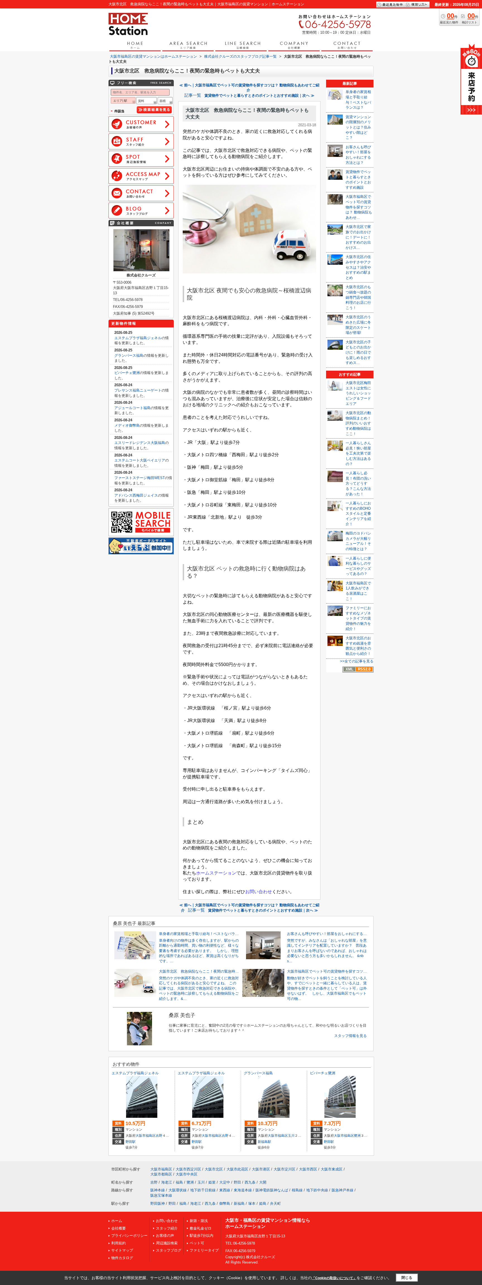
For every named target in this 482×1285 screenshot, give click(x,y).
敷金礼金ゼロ (200, 1228)
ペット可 (197, 1243)
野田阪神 (157, 1203)
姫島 (262, 1203)
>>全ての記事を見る (356, 661)
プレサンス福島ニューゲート (138, 390)
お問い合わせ (167, 1221)
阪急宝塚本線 (161, 1195)
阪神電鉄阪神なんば (272, 1190)
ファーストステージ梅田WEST (139, 478)
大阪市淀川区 (284, 1169)
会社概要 (118, 1228)
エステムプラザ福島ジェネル (138, 338)
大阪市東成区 (332, 1169)
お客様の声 (165, 1235)
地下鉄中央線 (317, 1190)
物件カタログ (122, 1258)
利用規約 (118, 1243)
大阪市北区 (214, 1169)
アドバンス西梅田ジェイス (136, 495)
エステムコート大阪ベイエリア (139, 460)
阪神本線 (157, 1190)
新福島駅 (264, 1142)
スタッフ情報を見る (350, 1036)
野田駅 (131, 1142)
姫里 (212, 1182)
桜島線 (297, 1190)
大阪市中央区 (186, 1174)
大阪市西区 (308, 1169)
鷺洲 (357, 1136)
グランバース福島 (128, 355)
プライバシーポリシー (129, 1235)
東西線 (224, 1190)
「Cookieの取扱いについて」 (334, 1278)
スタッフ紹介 (167, 1228)
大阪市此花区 (237, 1169)
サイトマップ (122, 1250)
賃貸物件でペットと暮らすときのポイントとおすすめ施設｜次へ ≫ (259, 95)
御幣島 (224, 1203)
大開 (262, 1182)
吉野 (159, 1136)
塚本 (252, 1203)
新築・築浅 (199, 1221)
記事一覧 (192, 95)
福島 (179, 1182)
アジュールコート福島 (132, 408)
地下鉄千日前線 (203, 1190)
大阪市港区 (261, 1169)
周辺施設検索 (167, 1243)
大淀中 (224, 1182)
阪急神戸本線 (342, 1190)
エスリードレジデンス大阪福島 (139, 443)
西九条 (250, 1182)
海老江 (166, 1182)
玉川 (291, 1136)
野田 (237, 1182)
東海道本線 (243, 1190)
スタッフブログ (168, 1250)
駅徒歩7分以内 (201, 1235)
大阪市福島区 (146, 1136)
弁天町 (275, 1203)
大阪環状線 (177, 1190)
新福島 (239, 1203)
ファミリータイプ (204, 1250)
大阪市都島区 (161, 1174)
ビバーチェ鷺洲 (127, 373)
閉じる (406, 1278)
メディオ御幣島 (127, 425)
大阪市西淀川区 (188, 1169)
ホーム (116, 1221)
